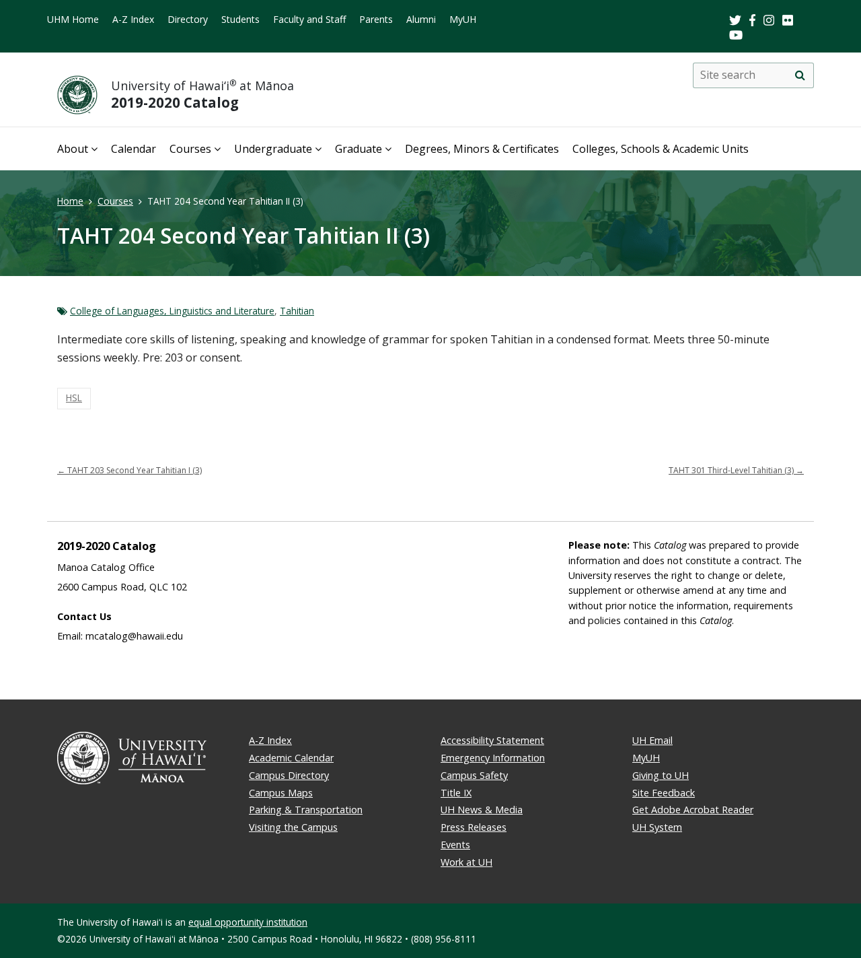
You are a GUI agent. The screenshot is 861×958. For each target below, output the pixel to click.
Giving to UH (660, 775)
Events (455, 844)
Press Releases (474, 827)
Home (70, 201)
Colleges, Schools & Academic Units (660, 148)
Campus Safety (474, 775)
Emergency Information (493, 757)
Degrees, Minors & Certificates (482, 148)
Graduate (358, 148)
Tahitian (297, 310)
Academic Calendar (291, 757)
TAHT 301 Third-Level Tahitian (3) (736, 470)
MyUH (462, 19)
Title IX (456, 792)
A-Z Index (133, 19)
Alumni (421, 19)
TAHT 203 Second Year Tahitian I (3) (129, 470)
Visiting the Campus (293, 827)
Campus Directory (289, 775)
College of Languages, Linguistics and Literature (172, 310)
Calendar (133, 148)
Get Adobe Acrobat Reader (692, 809)
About (72, 148)
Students (240, 19)
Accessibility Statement (492, 740)
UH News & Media (482, 809)
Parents (376, 19)
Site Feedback (663, 792)
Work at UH (466, 862)
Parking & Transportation (306, 809)
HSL (74, 397)
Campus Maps (281, 792)
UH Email (652, 740)
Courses (190, 148)
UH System (657, 827)
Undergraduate (273, 148)
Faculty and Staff (309, 19)
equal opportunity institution (247, 922)
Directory (187, 19)
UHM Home (73, 19)
